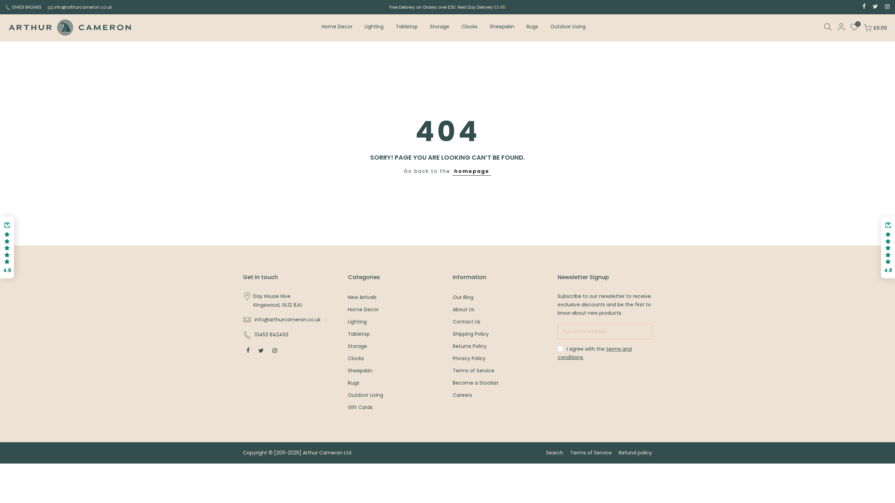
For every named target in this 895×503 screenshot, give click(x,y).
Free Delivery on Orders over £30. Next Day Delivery (447, 7)
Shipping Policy (471, 333)
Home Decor (337, 26)
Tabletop (407, 26)
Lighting (374, 26)
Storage (439, 26)
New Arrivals (362, 297)
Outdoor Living (568, 26)
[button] (7, 247)
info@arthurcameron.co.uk (83, 7)
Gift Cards (360, 407)
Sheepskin (502, 26)
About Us (463, 309)
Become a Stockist (476, 382)
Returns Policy (470, 346)
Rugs (532, 26)
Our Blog (463, 297)
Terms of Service (473, 370)
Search (554, 452)
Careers (462, 395)
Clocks (469, 26)
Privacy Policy (469, 358)
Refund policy (635, 452)
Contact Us (466, 321)
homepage (471, 171)
